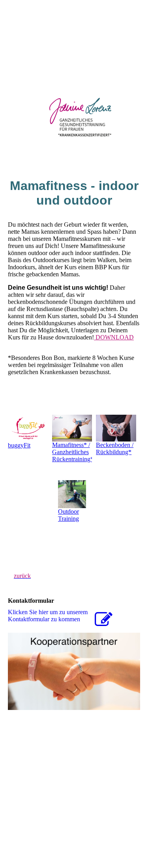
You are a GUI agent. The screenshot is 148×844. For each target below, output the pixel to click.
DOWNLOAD (114, 337)
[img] (74, 59)
